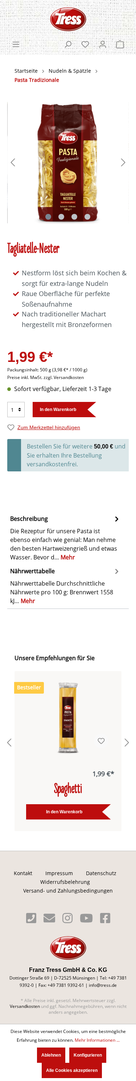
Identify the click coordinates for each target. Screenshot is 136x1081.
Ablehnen (51, 1055)
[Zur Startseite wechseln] (68, 19)
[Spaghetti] (68, 717)
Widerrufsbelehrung (65, 882)
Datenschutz (101, 873)
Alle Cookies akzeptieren (72, 1070)
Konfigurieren (88, 1055)
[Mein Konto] (102, 44)
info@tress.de (103, 985)
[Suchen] (68, 44)
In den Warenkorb (58, 409)
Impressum (59, 873)
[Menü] (16, 44)
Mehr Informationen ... (97, 1040)
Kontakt (23, 873)
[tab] (66, 537)
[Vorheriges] (12, 162)
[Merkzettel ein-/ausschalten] (101, 741)
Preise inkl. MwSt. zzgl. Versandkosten (45, 377)
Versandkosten (25, 1006)
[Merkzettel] (85, 44)
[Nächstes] (123, 162)
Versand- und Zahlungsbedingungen (68, 891)
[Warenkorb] (120, 44)
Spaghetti (68, 789)
